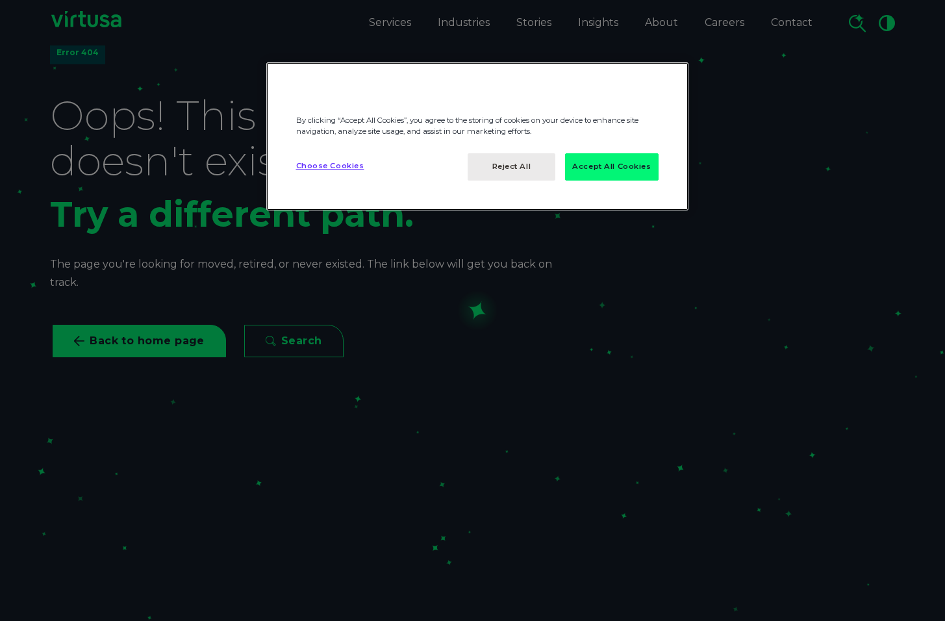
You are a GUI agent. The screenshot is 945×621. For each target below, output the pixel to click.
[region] (477, 136)
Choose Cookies (330, 165)
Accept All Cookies (611, 166)
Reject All (511, 166)
